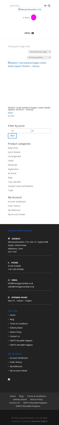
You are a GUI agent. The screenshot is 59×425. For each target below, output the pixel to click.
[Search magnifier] (49, 6)
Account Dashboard (17, 201)
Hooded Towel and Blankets (20, 186)
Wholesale (12, 165)
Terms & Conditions (19, 323)
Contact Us (15, 336)
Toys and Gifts (14, 182)
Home (12, 315)
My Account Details (16, 214)
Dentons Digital (39, 421)
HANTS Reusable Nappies (21, 345)
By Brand (12, 173)
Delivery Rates (16, 327)
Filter (12, 135)
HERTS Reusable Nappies (21, 340)
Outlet (10, 160)
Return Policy (16, 332)
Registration (13, 169)
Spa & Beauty (14, 152)
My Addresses (14, 210)
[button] (27, 33)
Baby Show (13, 148)
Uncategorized (14, 156)
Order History (14, 206)
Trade (10, 190)
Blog (12, 319)
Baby (10, 177)
